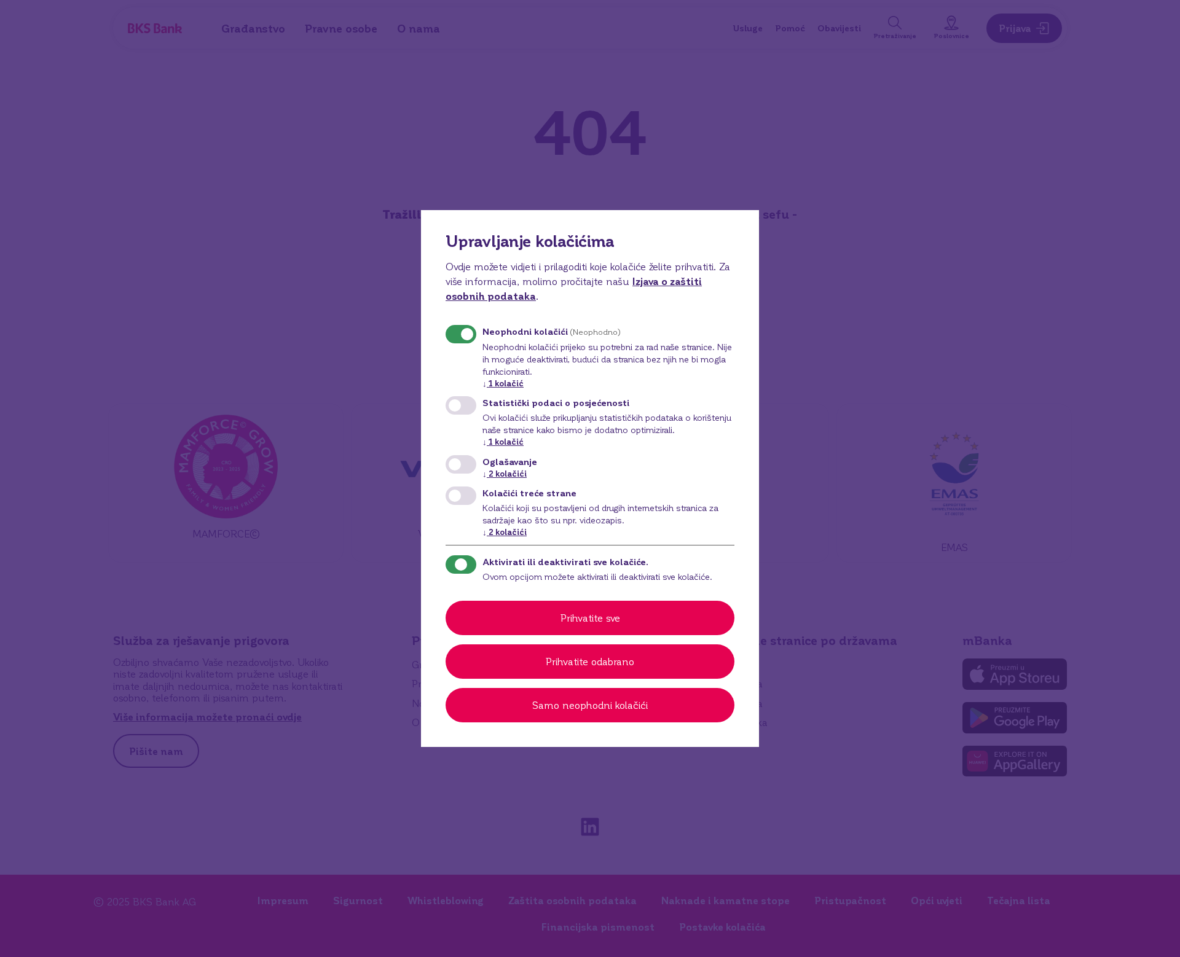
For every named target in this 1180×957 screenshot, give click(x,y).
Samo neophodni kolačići (590, 705)
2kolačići (504, 473)
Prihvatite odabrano (590, 661)
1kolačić (503, 383)
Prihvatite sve (590, 617)
